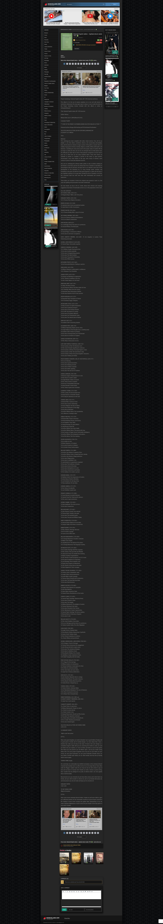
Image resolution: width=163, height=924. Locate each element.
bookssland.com (64, 29)
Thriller (45, 49)
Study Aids (80, 40)
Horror (45, 62)
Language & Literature (49, 101)
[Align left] (70, 891)
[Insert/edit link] (83, 891)
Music (45, 78)
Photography (46, 140)
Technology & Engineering (49, 122)
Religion (46, 85)
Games (45, 127)
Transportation (47, 138)
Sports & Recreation (48, 124)
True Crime (46, 88)
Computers (46, 113)
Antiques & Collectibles (49, 173)
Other (45, 179)
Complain (99, 42)
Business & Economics (48, 106)
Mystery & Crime (47, 55)
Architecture (46, 147)
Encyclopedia (47, 129)
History (70, 29)
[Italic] (65, 891)
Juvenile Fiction (47, 76)
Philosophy (46, 72)
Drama (45, 44)
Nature (45, 117)
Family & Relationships (49, 92)
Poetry (45, 67)
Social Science (47, 166)
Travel (45, 120)
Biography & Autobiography (50, 81)
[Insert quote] (88, 891)
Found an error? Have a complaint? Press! (72, 845)
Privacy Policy (67, 918)
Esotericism (46, 99)
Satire (45, 163)
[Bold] (63, 891)
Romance (46, 32)
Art (45, 97)
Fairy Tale (46, 74)
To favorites (77, 42)
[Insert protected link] (85, 891)
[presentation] (109, 33)
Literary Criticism (47, 156)
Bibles (45, 150)
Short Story (46, 42)
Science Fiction (47, 51)
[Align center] (72, 891)
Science (45, 53)
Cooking (46, 108)
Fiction (84, 40)
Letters (45, 143)
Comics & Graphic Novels (49, 83)
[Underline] (67, 891)
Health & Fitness (47, 115)
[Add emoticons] (81, 891)
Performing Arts (47, 177)
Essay (45, 131)
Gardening (46, 152)
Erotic (45, 37)
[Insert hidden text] (92, 891)
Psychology (46, 60)
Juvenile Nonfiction (48, 168)
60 (95, 63)
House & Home (47, 175)
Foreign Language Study (49, 161)
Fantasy (45, 69)
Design (45, 159)
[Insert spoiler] (90, 891)
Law (45, 154)
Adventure (46, 65)
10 (89, 63)
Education (46, 39)
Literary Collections (48, 46)
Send (64, 909)
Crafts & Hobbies (47, 136)
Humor (45, 94)
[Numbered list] (78, 891)
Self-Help (46, 58)
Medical (45, 145)
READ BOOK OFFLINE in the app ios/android (86, 45)
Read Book (77, 48)
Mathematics (46, 104)
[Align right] (74, 891)
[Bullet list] (76, 891)
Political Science (47, 111)
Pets (45, 134)
